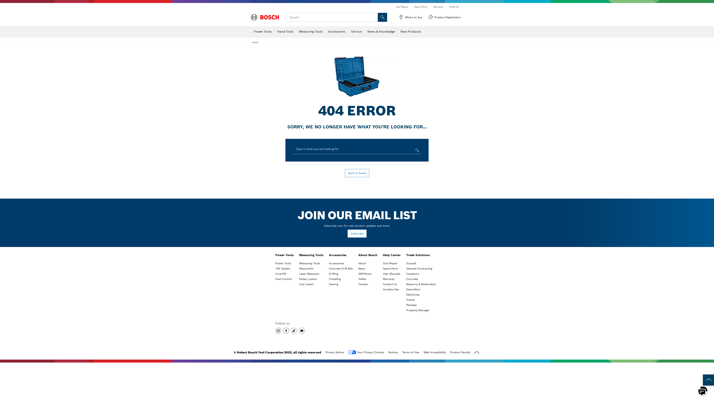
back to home (357, 173)
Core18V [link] (280, 273)
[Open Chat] (702, 390)
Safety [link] (362, 279)
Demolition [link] (413, 289)
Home (255, 42)
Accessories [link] (337, 255)
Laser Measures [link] (309, 273)
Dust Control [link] (283, 279)
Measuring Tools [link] (311, 255)
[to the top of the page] (708, 380)
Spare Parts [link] (390, 268)
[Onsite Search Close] (374, 17)
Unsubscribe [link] (391, 289)
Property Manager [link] (418, 310)
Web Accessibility (435, 352)
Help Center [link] (392, 255)
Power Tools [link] (284, 255)
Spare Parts (420, 6)
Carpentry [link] (412, 273)
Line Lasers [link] (306, 284)
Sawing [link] (333, 284)
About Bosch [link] (367, 255)
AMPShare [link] (365, 273)
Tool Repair (402, 6)
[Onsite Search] (382, 17)
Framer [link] (410, 300)
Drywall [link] (411, 263)
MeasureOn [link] (306, 268)
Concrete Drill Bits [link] (341, 268)
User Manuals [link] (391, 273)
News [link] (361, 268)
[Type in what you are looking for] (416, 151)
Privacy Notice (335, 352)
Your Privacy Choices (370, 352)
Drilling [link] (333, 273)
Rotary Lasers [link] (308, 279)
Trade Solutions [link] (418, 255)
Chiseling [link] (335, 279)
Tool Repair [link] (390, 263)
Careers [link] (363, 284)
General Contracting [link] (419, 268)
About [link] (362, 263)
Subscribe (357, 233)
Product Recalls (460, 352)
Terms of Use (410, 352)
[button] (278, 331)
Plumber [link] (411, 305)
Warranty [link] (388, 279)
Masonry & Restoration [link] (421, 284)
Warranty (438, 6)
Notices (393, 352)
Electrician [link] (413, 294)
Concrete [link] (412, 279)
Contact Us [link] (390, 284)
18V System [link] (282, 268)
